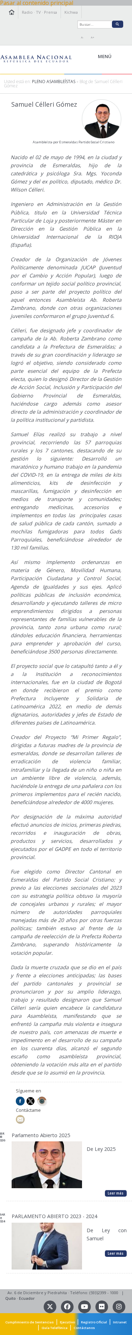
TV (38, 12)
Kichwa (71, 12)
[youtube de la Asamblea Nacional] (85, 1306)
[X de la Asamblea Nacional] (50, 1306)
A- (82, 37)
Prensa (50, 12)
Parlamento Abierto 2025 (41, 1135)
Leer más (116, 1193)
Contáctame (28, 1110)
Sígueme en (28, 1091)
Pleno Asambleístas (53, 81)
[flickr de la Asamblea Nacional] (102, 1306)
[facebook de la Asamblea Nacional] (67, 1306)
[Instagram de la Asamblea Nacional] (119, 1306)
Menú (121, 57)
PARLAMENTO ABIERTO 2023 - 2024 (54, 1216)
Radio (27, 12)
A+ (92, 37)
